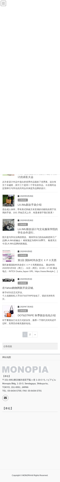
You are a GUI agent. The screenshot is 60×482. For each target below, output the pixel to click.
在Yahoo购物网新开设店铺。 (19, 287)
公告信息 (22, 200)
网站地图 (6, 357)
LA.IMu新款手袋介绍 (30, 204)
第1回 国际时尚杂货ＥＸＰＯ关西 (37, 260)
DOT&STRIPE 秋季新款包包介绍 (37, 315)
